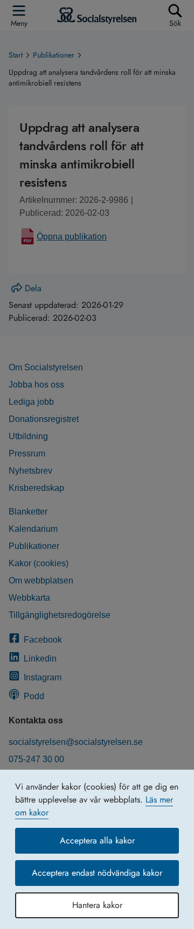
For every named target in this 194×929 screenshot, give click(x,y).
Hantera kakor (97, 905)
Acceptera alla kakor (97, 840)
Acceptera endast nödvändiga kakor (97, 873)
